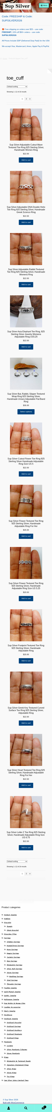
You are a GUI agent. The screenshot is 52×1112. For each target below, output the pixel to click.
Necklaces (8, 1015)
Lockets (10, 1046)
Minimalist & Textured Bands (19, 1061)
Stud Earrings (12, 980)
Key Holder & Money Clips (14, 1003)
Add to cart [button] (26, 160)
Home (5, 58)
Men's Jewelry (9, 1011)
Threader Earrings (14, 984)
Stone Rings (11, 1072)
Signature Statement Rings (18, 1065)
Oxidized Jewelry (11, 1019)
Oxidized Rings (13, 1038)
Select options (26, 412)
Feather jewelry (10, 988)
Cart (40, 1106)
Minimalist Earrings (14, 965)
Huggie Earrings (13, 953)
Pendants (8, 1042)
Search (26, 1108)
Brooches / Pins (10, 934)
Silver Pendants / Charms (17, 1049)
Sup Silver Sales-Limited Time (16, 1080)
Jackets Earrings (13, 957)
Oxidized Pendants (14, 1034)
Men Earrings (12, 961)
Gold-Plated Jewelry (12, 992)
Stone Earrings (13, 972)
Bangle (9, 926)
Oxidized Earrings (14, 1026)
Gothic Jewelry (10, 995)
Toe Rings (11, 1076)
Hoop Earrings (12, 949)
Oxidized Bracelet (14, 1022)
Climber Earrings (13, 942)
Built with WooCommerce (13, 1103)
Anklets (7, 918)
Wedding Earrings (16, 976)
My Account (8, 1108)
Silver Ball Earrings (14, 969)
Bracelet (7, 922)
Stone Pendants (13, 1053)
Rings (6, 1057)
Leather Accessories (12, 1007)
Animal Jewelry (10, 915)
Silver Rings (11, 1069)
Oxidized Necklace (14, 1030)
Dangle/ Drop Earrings (15, 945)
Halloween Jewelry (11, 999)
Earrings (7, 938)
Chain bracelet (13, 930)
